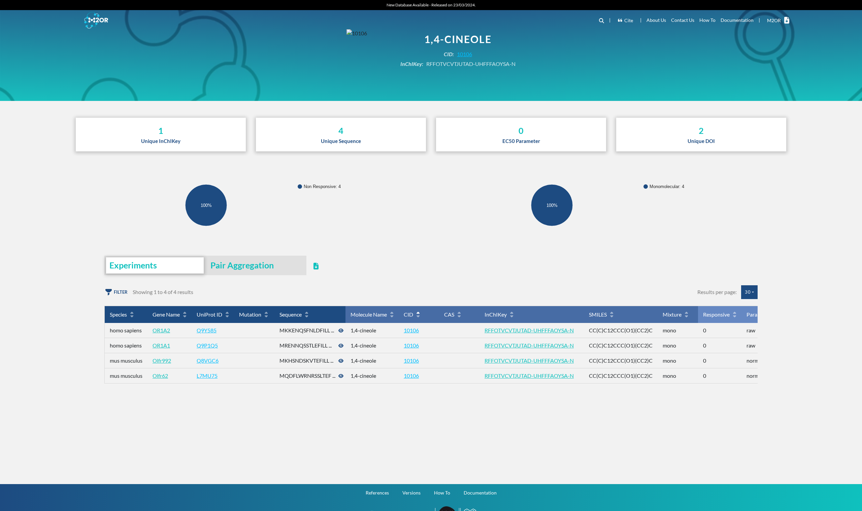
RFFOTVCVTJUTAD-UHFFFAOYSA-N (529, 330)
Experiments (133, 265)
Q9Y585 (207, 330)
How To (707, 20)
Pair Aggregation (242, 265)
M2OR (774, 20)
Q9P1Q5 (207, 345)
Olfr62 (160, 375)
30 (748, 292)
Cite (628, 20)
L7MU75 (207, 375)
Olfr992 (162, 360)
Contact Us (682, 20)
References (377, 493)
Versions (411, 493)
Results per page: (717, 292)
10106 (464, 54)
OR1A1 (161, 345)
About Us (656, 20)
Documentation (737, 20)
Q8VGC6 (208, 360)
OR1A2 (161, 330)
